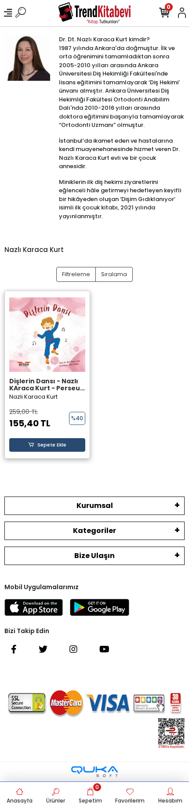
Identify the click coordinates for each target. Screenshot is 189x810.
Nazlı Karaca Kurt (33, 396)
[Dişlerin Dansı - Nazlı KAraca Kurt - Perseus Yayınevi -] (47, 335)
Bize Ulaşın (94, 556)
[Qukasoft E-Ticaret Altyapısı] (94, 771)
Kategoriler (94, 531)
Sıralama (114, 274)
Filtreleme (76, 274)
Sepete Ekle (51, 444)
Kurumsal (94, 505)
